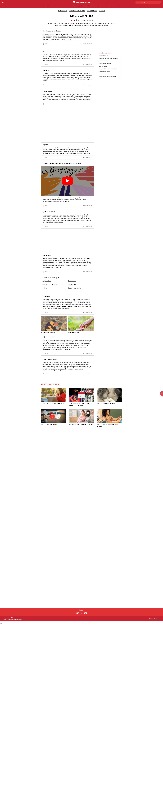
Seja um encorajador (74, 288)
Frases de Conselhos (103, 61)
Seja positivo (72, 281)
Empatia (102, 11)
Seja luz (45, 288)
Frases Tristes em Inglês (104, 74)
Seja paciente (72, 284)
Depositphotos (18, 619)
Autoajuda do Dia (103, 66)
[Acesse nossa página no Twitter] (77, 613)
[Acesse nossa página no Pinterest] (81, 613)
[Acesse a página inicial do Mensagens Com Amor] (81, 2)
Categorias (62, 11)
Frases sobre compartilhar (105, 71)
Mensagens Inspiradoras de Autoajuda (107, 68)
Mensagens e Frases (77, 11)
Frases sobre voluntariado (105, 63)
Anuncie (156, 618)
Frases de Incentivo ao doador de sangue (108, 58)
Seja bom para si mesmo (50, 284)
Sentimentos (92, 11)
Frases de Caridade (103, 55)
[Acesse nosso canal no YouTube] (85, 613)
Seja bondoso (47, 281)
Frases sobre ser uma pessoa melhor (107, 76)
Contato (151, 618)
